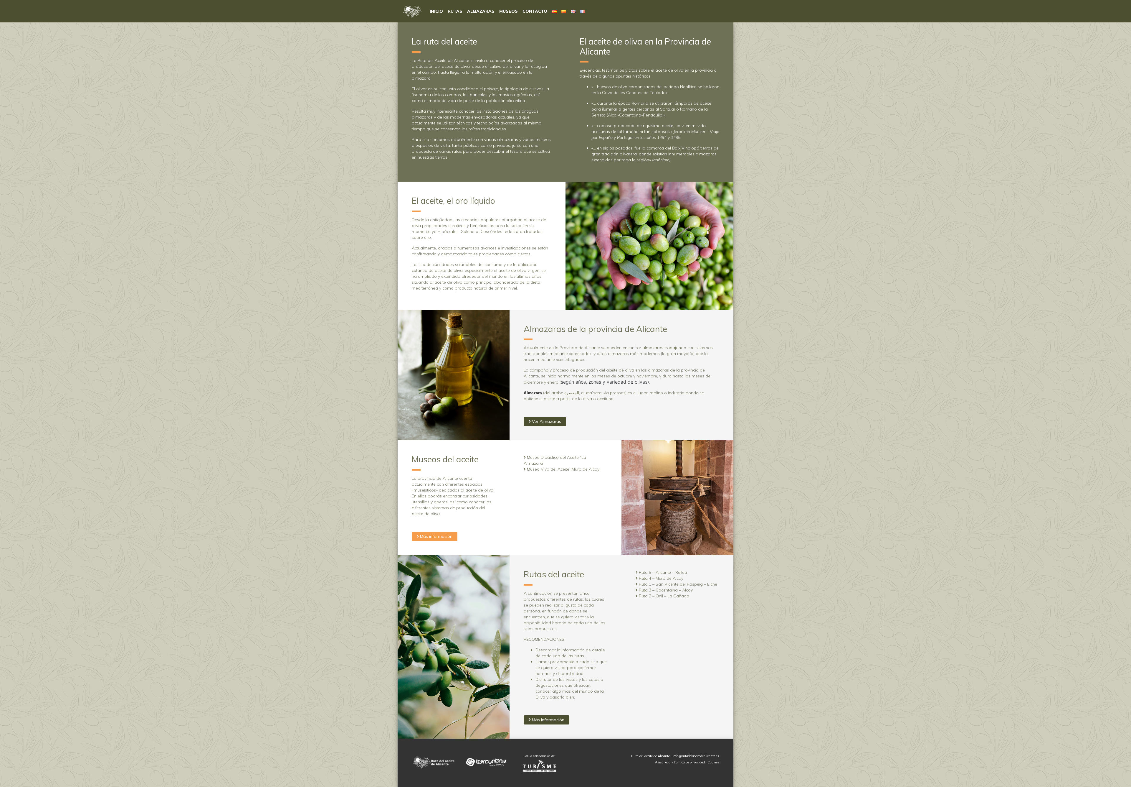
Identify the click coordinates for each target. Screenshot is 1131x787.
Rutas (455, 11)
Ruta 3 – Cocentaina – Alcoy (665, 590)
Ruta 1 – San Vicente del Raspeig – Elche (677, 584)
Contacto (534, 11)
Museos (508, 11)
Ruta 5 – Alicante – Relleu (662, 572)
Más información (435, 536)
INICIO (436, 11)
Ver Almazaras (546, 421)
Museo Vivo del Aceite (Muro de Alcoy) (563, 469)
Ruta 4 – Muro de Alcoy (660, 578)
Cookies (713, 762)
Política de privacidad (689, 762)
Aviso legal (663, 762)
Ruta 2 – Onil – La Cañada (663, 596)
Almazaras (481, 11)
